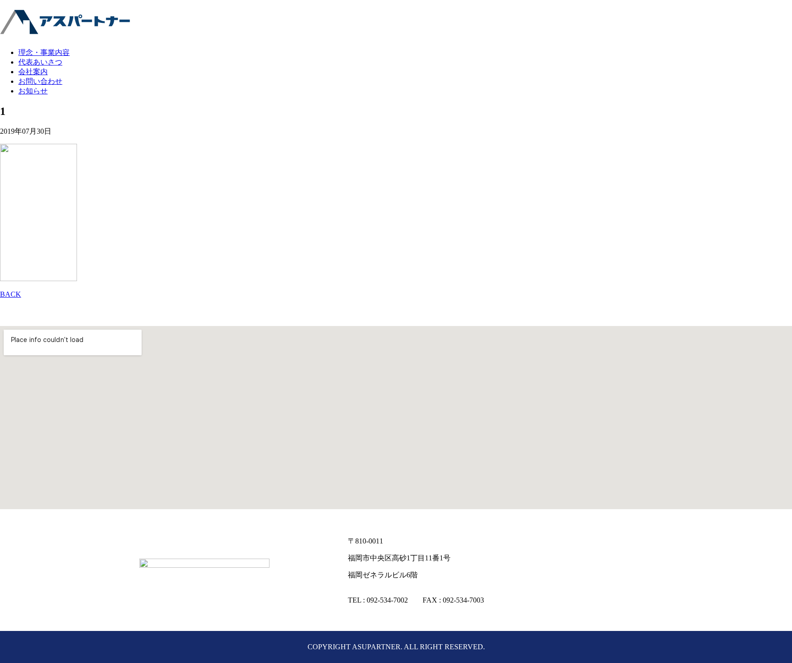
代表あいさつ (40, 62)
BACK (10, 294)
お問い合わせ (40, 81)
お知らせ (33, 91)
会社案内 (33, 72)
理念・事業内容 (44, 52)
